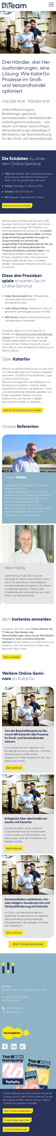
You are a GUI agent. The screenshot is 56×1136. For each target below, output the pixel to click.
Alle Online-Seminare (28, 944)
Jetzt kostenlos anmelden (17, 205)
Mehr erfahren (14, 768)
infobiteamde (11, 1012)
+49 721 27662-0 (14, 1008)
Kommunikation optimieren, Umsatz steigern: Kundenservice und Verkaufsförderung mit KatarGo (27, 903)
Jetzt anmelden (11, 657)
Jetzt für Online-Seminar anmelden (22, 410)
